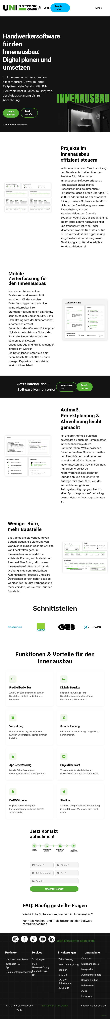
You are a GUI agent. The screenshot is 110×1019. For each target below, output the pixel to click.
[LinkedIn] (51, 937)
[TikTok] (33, 937)
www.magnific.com (104, 1015)
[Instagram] (15, 937)
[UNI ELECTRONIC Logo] (20, 6)
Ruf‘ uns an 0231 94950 (55, 1005)
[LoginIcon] (40, 7)
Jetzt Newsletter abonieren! (75, 940)
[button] (55, 914)
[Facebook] (24, 937)
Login (47, 7)
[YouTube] (42, 937)
